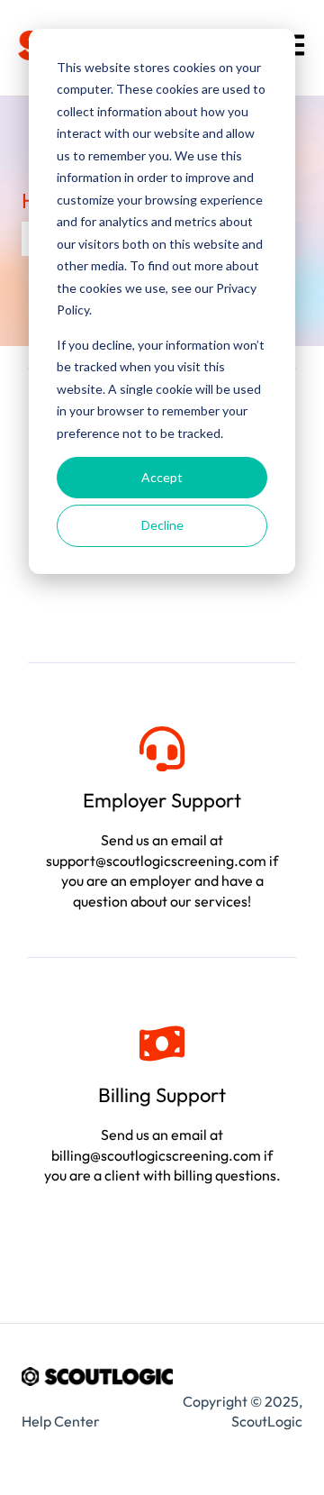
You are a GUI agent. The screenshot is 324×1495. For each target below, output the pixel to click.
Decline (162, 525)
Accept (162, 477)
